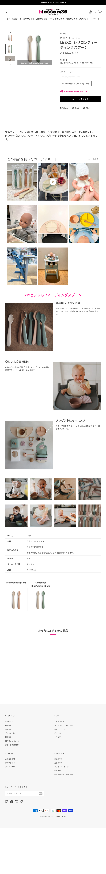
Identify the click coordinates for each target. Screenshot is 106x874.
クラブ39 (57, 737)
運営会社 (8, 725)
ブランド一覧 (10, 733)
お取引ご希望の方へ (12, 745)
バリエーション (66, 72)
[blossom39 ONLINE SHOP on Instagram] (6, 801)
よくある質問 (10, 759)
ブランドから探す (56, 18)
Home (62, 33)
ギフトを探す (12, 18)
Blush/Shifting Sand (71, 76)
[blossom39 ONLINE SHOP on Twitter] (16, 801)
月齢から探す (41, 18)
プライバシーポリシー (62, 767)
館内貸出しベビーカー (13, 741)
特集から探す (71, 18)
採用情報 (8, 737)
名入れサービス (60, 729)
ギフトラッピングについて (64, 725)
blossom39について (12, 721)
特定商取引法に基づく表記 (64, 774)
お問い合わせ (10, 763)
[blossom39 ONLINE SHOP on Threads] (21, 801)
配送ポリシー (59, 759)
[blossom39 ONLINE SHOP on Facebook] (11, 801)
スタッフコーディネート (89, 18)
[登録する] (41, 793)
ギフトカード (59, 733)
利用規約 (57, 770)
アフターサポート (11, 767)
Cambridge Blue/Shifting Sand (75, 83)
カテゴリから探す (27, 18)
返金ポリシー (59, 763)
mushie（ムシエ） (71, 37)
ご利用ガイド (59, 721)
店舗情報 (8, 729)
